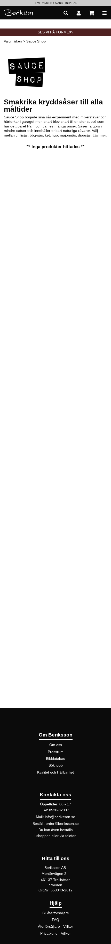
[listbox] (55, 3)
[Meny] (104, 12)
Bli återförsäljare (55, 913)
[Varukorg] (91, 12)
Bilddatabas (55, 758)
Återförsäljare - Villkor (55, 926)
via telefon (68, 836)
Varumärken (13, 41)
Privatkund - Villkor (55, 933)
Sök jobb (56, 765)
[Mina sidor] (78, 12)
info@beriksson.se (60, 817)
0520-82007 (59, 810)
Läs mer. (100, 135)
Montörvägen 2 (54, 873)
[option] (55, 3)
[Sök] (65, 12)
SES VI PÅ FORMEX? (55, 32)
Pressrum (56, 752)
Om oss (55, 745)
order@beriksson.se (62, 823)
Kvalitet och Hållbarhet (55, 772)
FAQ (55, 920)
